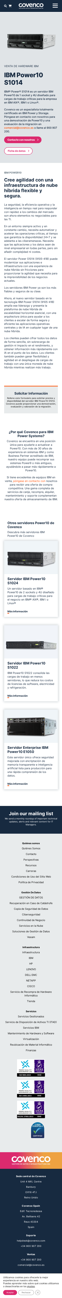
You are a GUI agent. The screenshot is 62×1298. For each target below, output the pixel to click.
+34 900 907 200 (31, 1246)
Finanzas (31, 1050)
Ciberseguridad (31, 914)
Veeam (31, 937)
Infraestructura (31, 952)
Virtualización (31, 1039)
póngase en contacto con (29, 481)
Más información (17, 611)
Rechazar (26, 1292)
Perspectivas (31, 859)
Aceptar (10, 1292)
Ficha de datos (16, 150)
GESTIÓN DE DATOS (31, 897)
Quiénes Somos (31, 848)
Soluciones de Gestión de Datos (31, 931)
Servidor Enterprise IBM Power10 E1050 (27, 749)
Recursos (31, 865)
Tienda (31, 1001)
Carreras (31, 871)
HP (31, 963)
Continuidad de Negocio (31, 920)
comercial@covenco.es (19, 127)
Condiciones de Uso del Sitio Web (31, 876)
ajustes (31, 1286)
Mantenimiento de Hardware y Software (31, 1033)
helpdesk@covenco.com (31, 1240)
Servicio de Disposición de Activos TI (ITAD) (31, 1022)
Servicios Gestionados (31, 1016)
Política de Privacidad (31, 882)
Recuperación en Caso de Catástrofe (31, 903)
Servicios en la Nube (31, 925)
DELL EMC (31, 974)
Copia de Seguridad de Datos (31, 908)
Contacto (31, 854)
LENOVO (31, 969)
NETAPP (31, 980)
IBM (31, 958)
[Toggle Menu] (55, 6)
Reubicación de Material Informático (31, 1044)
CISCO (31, 986)
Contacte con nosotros (21, 139)
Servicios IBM (31, 1027)
